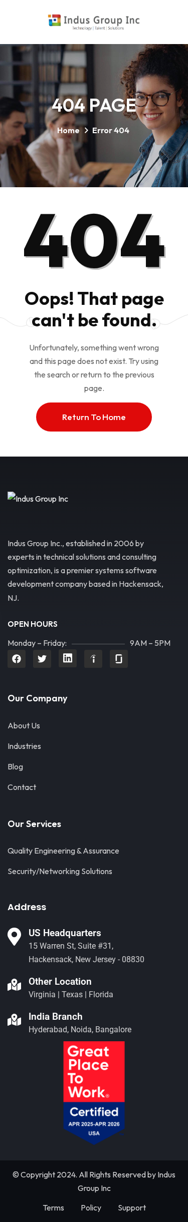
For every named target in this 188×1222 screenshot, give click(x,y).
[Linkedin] (68, 658)
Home (68, 130)
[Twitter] (42, 659)
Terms (53, 1207)
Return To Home (94, 417)
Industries (24, 746)
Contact (22, 787)
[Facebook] (17, 659)
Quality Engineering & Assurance (63, 851)
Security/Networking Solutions (60, 871)
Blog (15, 766)
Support (132, 1207)
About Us (24, 725)
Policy (91, 1207)
